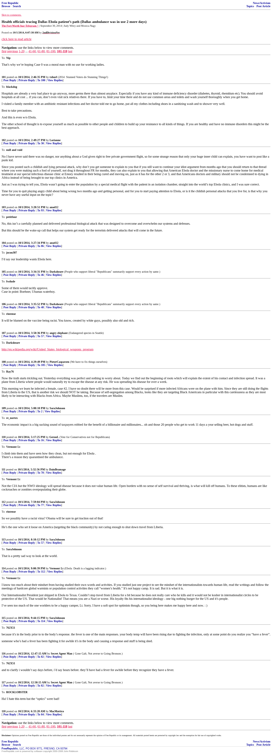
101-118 (62, 51)
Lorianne (55, 140)
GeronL (54, 437)
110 (4, 437)
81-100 (50, 51)
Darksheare (56, 271)
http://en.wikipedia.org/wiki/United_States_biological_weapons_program (47, 349)
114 (4, 568)
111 (3, 469)
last (70, 51)
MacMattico (56, 711)
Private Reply (27, 80)
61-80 (41, 51)
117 (4, 682)
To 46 (40, 274)
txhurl (53, 77)
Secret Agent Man (61, 653)
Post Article (263, 6)
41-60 (32, 51)
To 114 (41, 621)
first (4, 51)
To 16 (40, 440)
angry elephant (59, 333)
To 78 (40, 472)
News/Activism (261, 3)
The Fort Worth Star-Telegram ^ (20, 25)
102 (4, 140)
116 (4, 653)
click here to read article (16, 39)
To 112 (41, 571)
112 (4, 501)
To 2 (39, 411)
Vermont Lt (56, 568)
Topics (250, 6)
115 (4, 617)
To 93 (40, 210)
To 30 (40, 143)
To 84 (40, 714)
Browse (6, 6)
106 (4, 304)
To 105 (41, 365)
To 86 (40, 246)
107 (4, 333)
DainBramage (57, 469)
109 (4, 408)
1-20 (21, 51)
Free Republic (10, 3)
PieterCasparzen (59, 361)
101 (4, 77)
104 (4, 242)
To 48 (40, 307)
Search (17, 6)
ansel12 (54, 207)
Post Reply (9, 80)
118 (4, 711)
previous (12, 51)
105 (4, 271)
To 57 (40, 336)
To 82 (40, 656)
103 (4, 207)
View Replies (55, 80)
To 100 (41, 80)
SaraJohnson (57, 408)
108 (4, 361)
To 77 (40, 505)
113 (4, 539)
